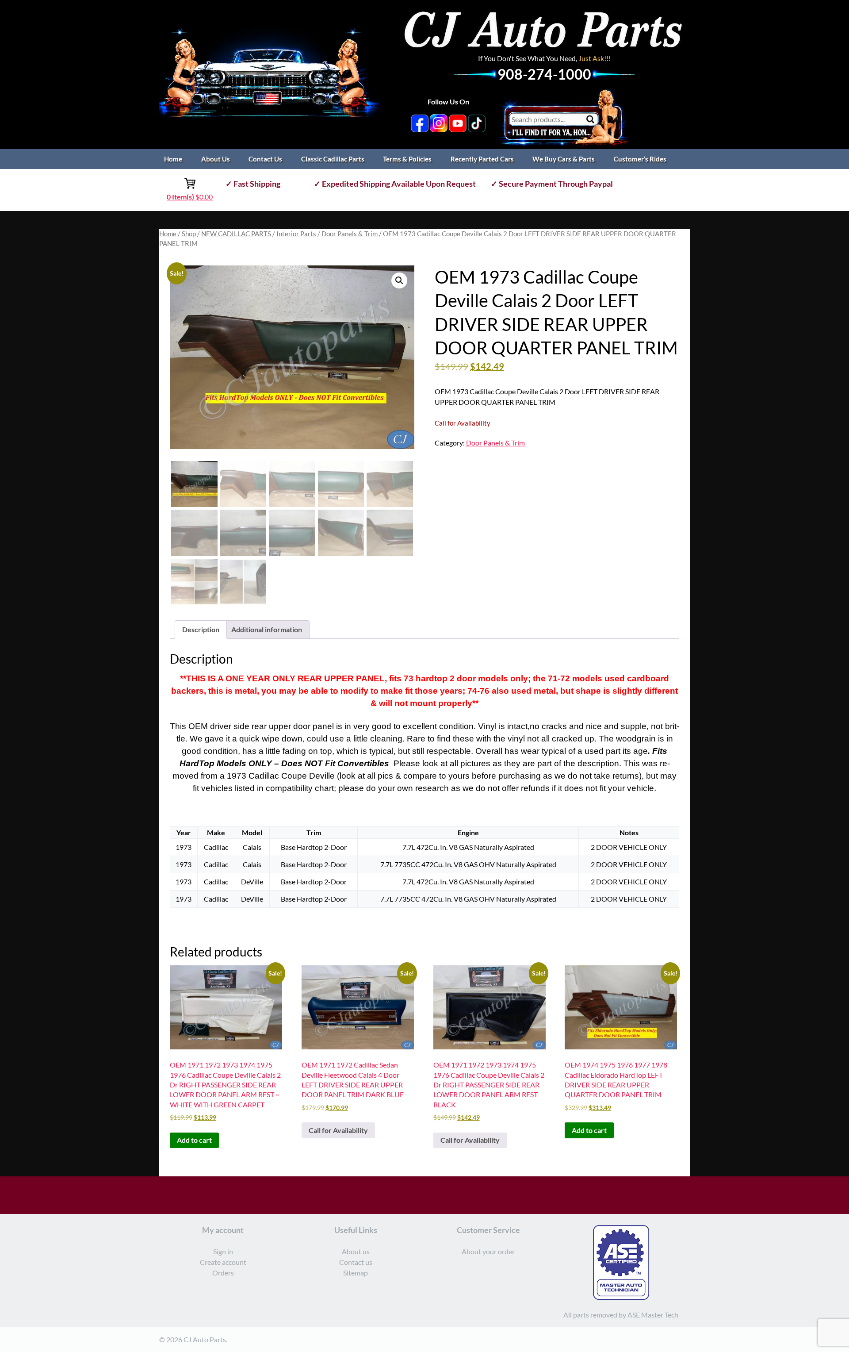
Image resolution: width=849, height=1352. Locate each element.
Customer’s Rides (640, 159)
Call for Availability (338, 1130)
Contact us (355, 1262)
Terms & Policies (407, 159)
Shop (189, 234)
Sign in (223, 1251)
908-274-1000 (544, 74)
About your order (488, 1251)
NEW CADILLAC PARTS (236, 234)
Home (173, 159)
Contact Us (265, 159)
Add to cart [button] (194, 1140)
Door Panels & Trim (349, 234)
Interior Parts (296, 234)
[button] (399, 280)
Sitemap (355, 1272)
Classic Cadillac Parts (332, 159)
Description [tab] (200, 629)
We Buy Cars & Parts (563, 159)
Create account (223, 1262)
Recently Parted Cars (482, 159)
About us (356, 1251)
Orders (223, 1272)
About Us (215, 159)
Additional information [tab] (266, 629)
